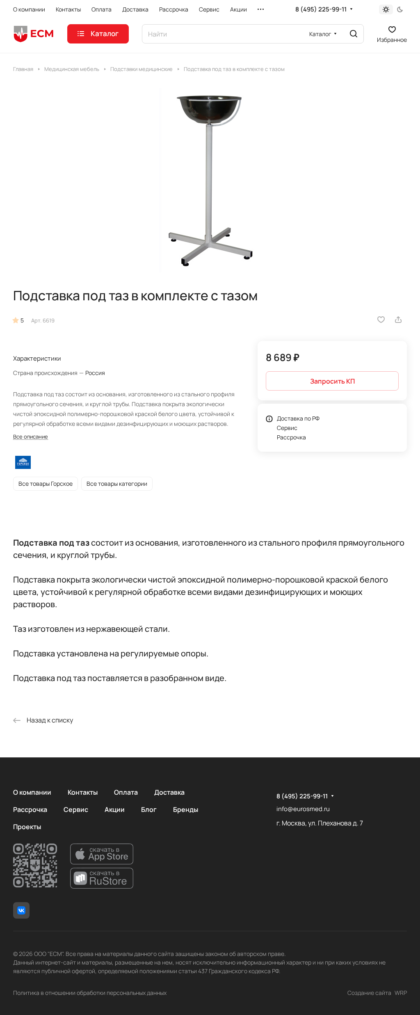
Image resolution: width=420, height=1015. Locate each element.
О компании (32, 792)
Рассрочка (291, 437)
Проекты (27, 826)
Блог (149, 809)
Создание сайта (369, 993)
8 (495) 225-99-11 (321, 9)
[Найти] (353, 33)
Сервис (287, 428)
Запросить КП (332, 381)
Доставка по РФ (298, 418)
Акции (115, 809)
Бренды (185, 809)
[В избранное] (381, 319)
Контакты (83, 792)
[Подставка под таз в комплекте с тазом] (210, 180)
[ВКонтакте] (21, 910)
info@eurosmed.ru (303, 809)
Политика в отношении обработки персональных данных (90, 993)
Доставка (169, 792)
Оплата (126, 792)
